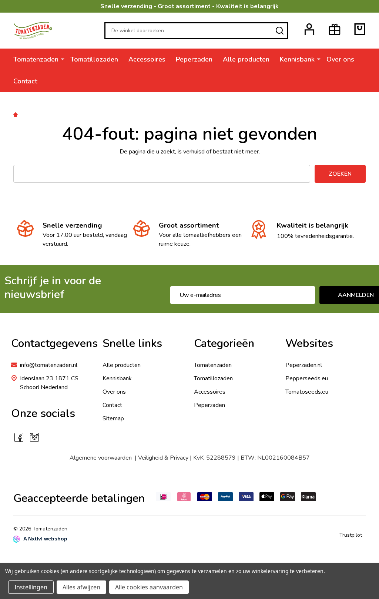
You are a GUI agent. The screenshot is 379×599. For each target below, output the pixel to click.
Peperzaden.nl (303, 365)
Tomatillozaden (94, 59)
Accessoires (146, 59)
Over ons (340, 59)
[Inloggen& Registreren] (309, 29)
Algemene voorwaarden (102, 458)
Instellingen (30, 587)
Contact (25, 81)
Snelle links (132, 343)
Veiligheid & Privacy (163, 458)
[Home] (16, 114)
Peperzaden (194, 59)
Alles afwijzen (81, 587)
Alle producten (246, 59)
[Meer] (62, 59)
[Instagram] (34, 437)
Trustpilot (350, 535)
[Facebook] (19, 437)
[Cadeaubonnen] (335, 29)
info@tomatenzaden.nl (48, 365)
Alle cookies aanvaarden (149, 587)
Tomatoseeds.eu (306, 392)
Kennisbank (297, 59)
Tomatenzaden (35, 59)
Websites (309, 343)
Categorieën (224, 343)
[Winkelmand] (360, 29)
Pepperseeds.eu (306, 378)
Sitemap (113, 418)
